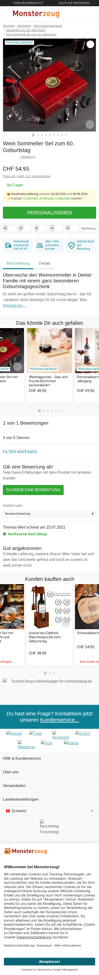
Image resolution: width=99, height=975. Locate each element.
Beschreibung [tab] (18, 263)
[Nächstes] (91, 88)
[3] (42, 135)
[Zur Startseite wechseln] (38, 14)
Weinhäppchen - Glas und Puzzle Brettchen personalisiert (48, 381)
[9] (66, 135)
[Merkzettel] (79, 14)
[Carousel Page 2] (44, 411)
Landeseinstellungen (21, 799)
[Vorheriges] (8, 88)
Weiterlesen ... (14, 305)
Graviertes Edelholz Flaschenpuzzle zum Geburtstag (45, 637)
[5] (50, 135)
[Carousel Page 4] (52, 411)
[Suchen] (69, 14)
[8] (62, 135)
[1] (33, 135)
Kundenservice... (59, 720)
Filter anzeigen (20, 452)
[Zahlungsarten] (49, 740)
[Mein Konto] (89, 14)
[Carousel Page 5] (56, 411)
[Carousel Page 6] (60, 411)
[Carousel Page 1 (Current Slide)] (39, 410)
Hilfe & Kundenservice (22, 758)
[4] (46, 135)
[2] (38, 135)
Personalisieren (49, 212)
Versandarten (14, 786)
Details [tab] (44, 263)
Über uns (11, 772)
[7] (58, 135)
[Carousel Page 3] (48, 411)
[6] (54, 135)
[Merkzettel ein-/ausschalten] (90, 124)
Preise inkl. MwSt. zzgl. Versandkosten (26, 176)
